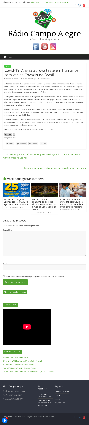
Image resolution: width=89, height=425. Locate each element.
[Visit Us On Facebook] (36, 43)
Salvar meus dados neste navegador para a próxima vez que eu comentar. (35, 276)
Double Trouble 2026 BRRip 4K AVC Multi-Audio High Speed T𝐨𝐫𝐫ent (28, 372)
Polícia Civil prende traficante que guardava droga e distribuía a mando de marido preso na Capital (41, 156)
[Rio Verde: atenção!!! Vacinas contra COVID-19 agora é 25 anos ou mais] (16, 184)
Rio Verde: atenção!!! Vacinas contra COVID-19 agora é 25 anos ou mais (16, 202)
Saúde (8, 66)
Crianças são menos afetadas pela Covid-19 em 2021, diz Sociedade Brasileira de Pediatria (71, 203)
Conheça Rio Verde (62, 392)
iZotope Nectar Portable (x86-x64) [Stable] (19, 364)
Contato (58, 395)
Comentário (7, 230)
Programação (60, 403)
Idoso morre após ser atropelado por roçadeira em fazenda (55, 168)
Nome (5, 263)
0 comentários (45, 79)
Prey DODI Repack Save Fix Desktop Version (19, 368)
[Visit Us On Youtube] (44, 43)
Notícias (58, 399)
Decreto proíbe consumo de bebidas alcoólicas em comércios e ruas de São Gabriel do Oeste (44, 204)
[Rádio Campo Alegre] (5, 56)
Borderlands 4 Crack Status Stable (15, 357)
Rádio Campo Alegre (44, 33)
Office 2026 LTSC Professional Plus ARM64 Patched (50, 3)
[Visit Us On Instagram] (53, 43)
